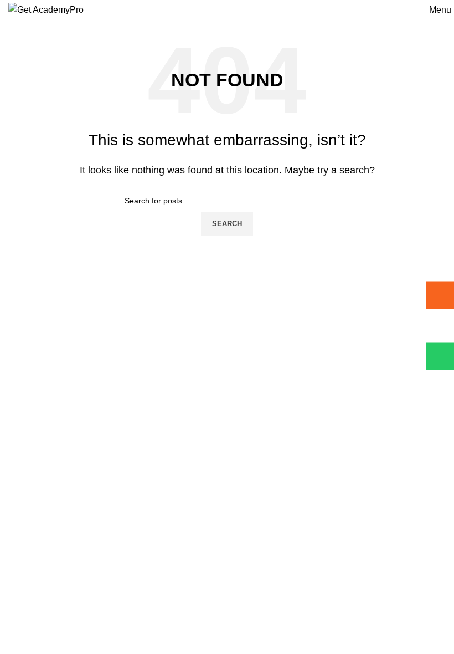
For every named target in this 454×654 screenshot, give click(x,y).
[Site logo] (46, 9)
